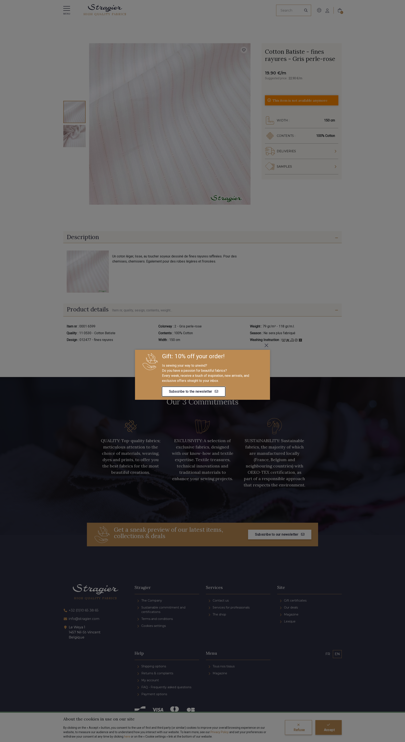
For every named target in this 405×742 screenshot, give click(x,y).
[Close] (266, 345)
